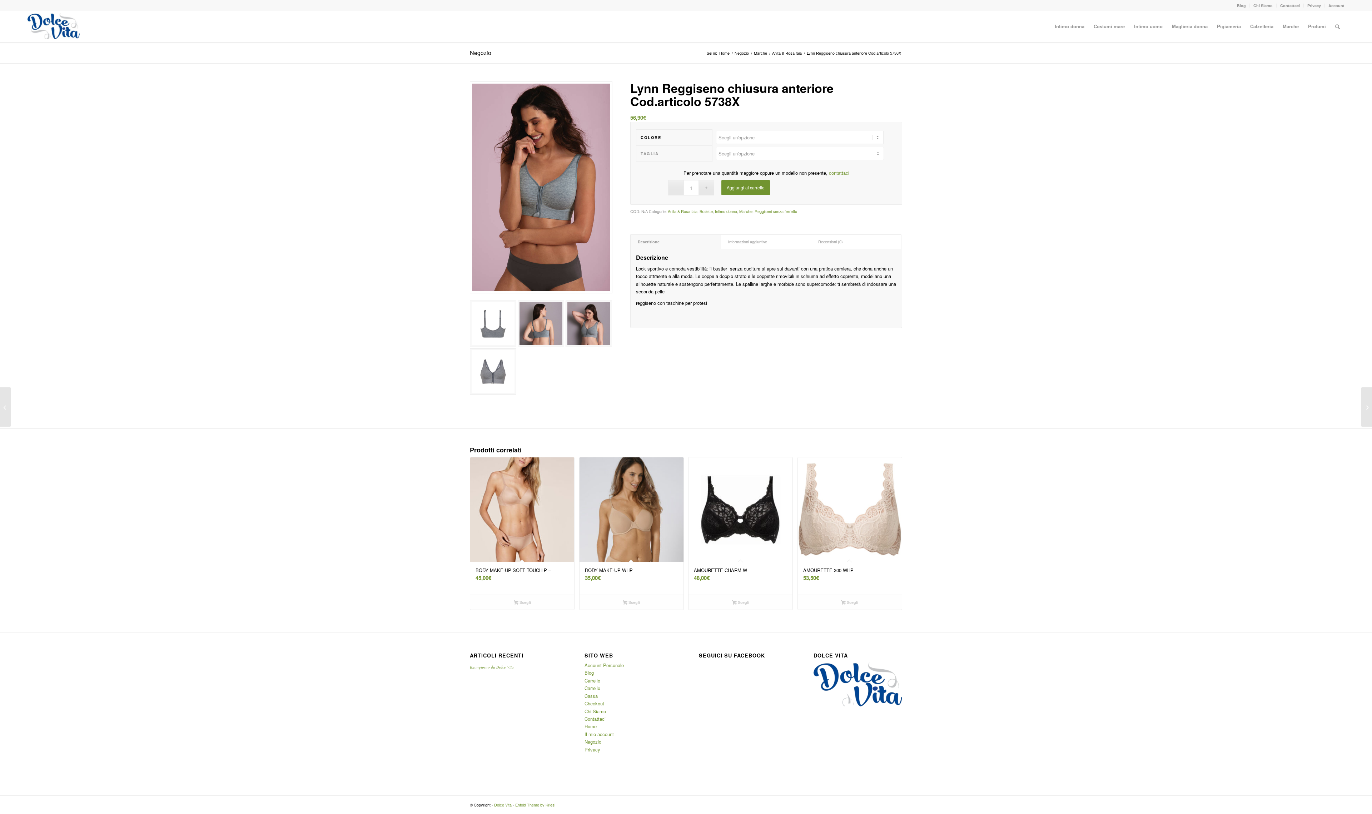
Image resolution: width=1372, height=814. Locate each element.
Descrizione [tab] (649, 241)
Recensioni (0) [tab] (830, 241)
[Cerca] (1337, 26)
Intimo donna (726, 211)
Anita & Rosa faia (787, 53)
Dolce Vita (503, 805)
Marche (760, 53)
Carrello (592, 680)
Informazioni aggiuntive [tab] (747, 241)
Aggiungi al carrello (746, 187)
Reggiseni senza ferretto (776, 211)
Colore (651, 137)
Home (724, 53)
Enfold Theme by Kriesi (535, 805)
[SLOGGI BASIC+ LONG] (1366, 407)
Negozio (480, 53)
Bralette (706, 211)
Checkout (594, 703)
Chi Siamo (1263, 5)
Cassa (591, 696)
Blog (1241, 5)
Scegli (524, 602)
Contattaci (1290, 5)
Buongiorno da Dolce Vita (492, 667)
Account (1336, 5)
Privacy (1314, 5)
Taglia (649, 153)
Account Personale (604, 665)
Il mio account (599, 734)
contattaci (839, 172)
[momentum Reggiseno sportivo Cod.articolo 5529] (5, 407)
